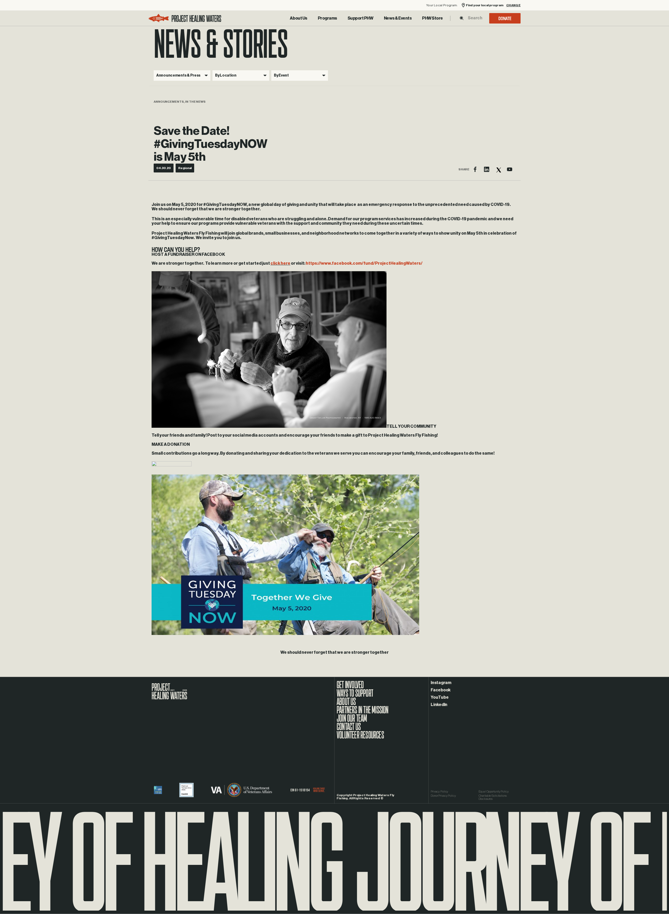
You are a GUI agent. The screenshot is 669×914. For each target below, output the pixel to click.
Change (513, 5)
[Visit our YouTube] (509, 169)
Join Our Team (352, 721)
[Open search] (462, 18)
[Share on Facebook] (475, 169)
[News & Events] (398, 18)
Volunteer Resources (360, 738)
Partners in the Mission (363, 712)
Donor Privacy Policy (443, 795)
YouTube (439, 697)
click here (280, 263)
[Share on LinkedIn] (486, 169)
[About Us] (298, 18)
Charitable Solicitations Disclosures (492, 797)
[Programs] (327, 18)
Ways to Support (355, 696)
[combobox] (475, 18)
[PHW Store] (432, 18)
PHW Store (432, 18)
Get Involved (350, 687)
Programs (327, 18)
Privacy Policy (439, 791)
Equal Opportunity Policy (493, 791)
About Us (298, 18)
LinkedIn (439, 704)
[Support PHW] (360, 18)
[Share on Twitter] (498, 169)
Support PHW (360, 18)
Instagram (441, 682)
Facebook (441, 690)
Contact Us (349, 729)
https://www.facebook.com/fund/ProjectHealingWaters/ (364, 263)
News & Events (398, 18)
